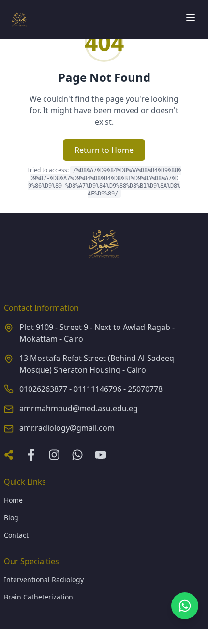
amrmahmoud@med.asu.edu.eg (78, 408)
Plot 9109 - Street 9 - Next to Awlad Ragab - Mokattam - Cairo (97, 333)
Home (13, 500)
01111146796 (97, 389)
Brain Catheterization (38, 596)
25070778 (145, 389)
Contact (16, 534)
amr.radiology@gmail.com (67, 427)
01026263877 (43, 389)
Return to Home (104, 150)
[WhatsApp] (184, 605)
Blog (11, 517)
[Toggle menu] (190, 17)
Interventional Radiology (44, 579)
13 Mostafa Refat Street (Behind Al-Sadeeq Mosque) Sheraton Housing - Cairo (96, 364)
